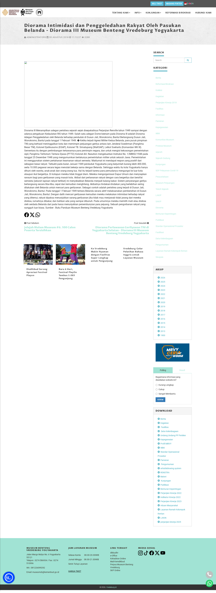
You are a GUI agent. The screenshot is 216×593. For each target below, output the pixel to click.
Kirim (160, 399)
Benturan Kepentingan (166, 214)
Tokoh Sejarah (162, 189)
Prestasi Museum (163, 146)
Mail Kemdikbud (117, 561)
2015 (162, 323)
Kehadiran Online (118, 558)
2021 (162, 298)
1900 (162, 335)
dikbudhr (114, 553)
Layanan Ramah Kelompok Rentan (171, 251)
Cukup (161, 389)
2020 (162, 302)
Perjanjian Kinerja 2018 (166, 102)
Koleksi (159, 90)
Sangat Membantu (167, 394)
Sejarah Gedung (163, 158)
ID (187, 3)
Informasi (160, 115)
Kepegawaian (162, 127)
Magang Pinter (174, 4)
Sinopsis (159, 257)
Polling (163, 370)
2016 (162, 319)
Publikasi (160, 220)
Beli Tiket (157, 4)
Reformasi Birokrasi (178, 12)
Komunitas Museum (165, 139)
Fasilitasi (160, 232)
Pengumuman (162, 245)
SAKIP (158, 201)
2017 (162, 315)
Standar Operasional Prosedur (169, 226)
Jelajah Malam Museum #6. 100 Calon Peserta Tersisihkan (50, 229)
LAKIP (158, 195)
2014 (162, 327)
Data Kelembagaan (164, 238)
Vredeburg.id (111, 587)
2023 (162, 290)
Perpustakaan (162, 177)
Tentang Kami (120, 12)
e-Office (113, 555)
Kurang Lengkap (166, 385)
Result (182, 370)
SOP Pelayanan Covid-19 (167, 170)
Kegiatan (160, 96)
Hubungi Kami (203, 12)
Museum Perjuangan (165, 183)
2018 (162, 310)
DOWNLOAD (164, 410)
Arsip (160, 269)
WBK (158, 133)
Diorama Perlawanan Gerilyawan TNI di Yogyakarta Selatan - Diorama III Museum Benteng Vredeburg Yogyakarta (120, 230)
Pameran (160, 121)
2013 (162, 331)
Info (137, 12)
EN (192, 3)
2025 (162, 282)
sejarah (159, 152)
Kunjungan (153, 12)
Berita (158, 78)
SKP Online (115, 570)
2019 (162, 306)
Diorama (159, 207)
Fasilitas (159, 109)
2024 (162, 286)
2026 (162, 277)
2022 (162, 294)
